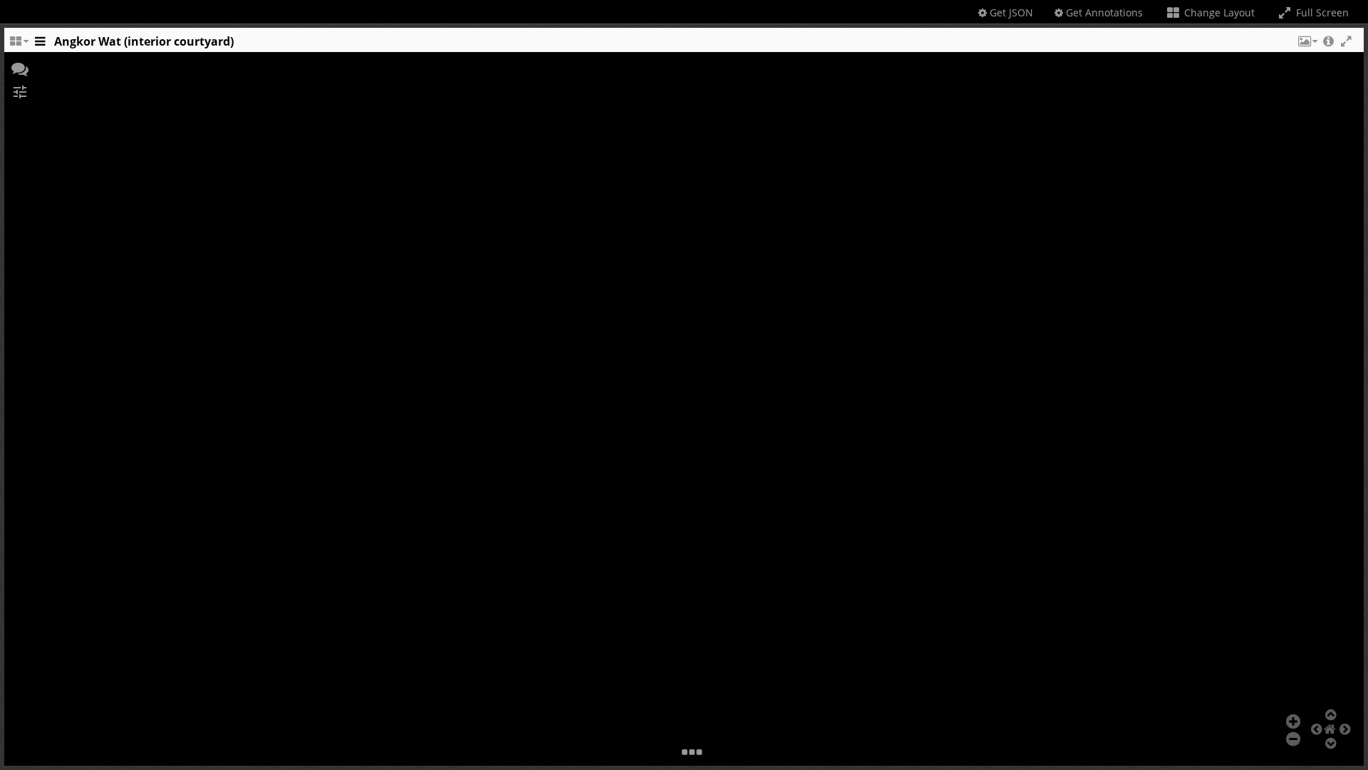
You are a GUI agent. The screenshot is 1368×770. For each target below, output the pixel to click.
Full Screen (1321, 12)
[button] (1306, 45)
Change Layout (1218, 12)
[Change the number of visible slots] (18, 45)
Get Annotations (1103, 12)
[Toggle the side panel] (40, 45)
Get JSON (1010, 12)
